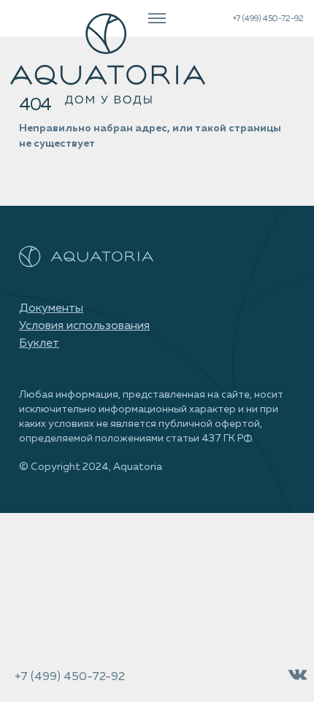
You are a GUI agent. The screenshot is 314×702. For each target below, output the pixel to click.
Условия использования (84, 326)
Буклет (39, 344)
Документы (51, 309)
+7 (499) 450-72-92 (268, 19)
